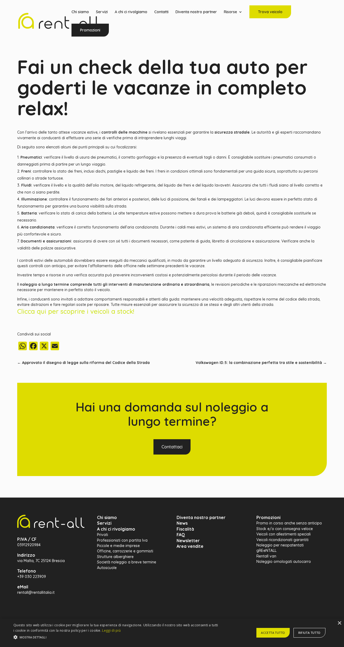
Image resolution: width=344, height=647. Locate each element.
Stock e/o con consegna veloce (284, 528)
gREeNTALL (266, 550)
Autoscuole (107, 567)
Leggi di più (111, 630)
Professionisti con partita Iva (122, 540)
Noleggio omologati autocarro (283, 561)
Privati (102, 534)
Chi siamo (80, 12)
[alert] (172, 633)
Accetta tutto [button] (273, 633)
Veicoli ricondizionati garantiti (282, 539)
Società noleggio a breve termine (126, 562)
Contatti (161, 12)
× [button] (339, 623)
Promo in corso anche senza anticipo (289, 523)
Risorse (230, 12)
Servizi (102, 12)
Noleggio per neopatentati (280, 545)
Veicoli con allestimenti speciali (283, 534)
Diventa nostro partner (196, 12)
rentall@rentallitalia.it (36, 592)
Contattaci (172, 446)
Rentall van (266, 556)
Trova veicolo (270, 11)
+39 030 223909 (31, 576)
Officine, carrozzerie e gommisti (125, 551)
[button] (116, 637)
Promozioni (90, 30)
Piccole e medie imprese (118, 545)
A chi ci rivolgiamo (131, 12)
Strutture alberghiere (115, 556)
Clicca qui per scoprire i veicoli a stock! (75, 311)
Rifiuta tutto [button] (309, 633)
